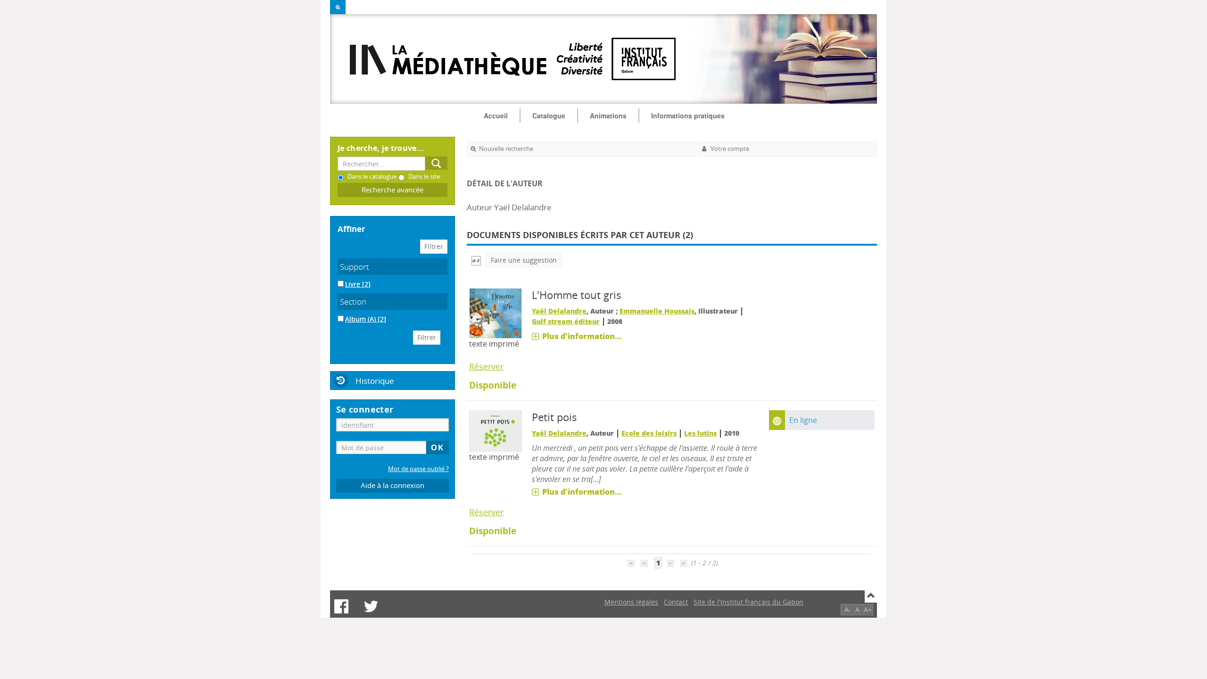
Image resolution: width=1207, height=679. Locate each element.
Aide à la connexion (392, 485)
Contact (676, 601)
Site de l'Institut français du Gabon (748, 601)
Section (353, 301)
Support (354, 266)
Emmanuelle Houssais (657, 310)
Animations (608, 115)
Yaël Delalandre (559, 310)
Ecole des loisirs (649, 433)
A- (847, 609)
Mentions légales (631, 601)
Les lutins (700, 433)
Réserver (486, 366)
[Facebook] (341, 606)
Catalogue (548, 115)
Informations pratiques (688, 115)
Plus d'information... (582, 336)
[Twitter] (371, 606)
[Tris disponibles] (476, 260)
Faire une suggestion (524, 260)
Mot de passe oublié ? (418, 469)
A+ (868, 609)
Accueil (496, 115)
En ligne (803, 420)
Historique (374, 380)
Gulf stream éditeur (566, 321)
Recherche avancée (392, 190)
